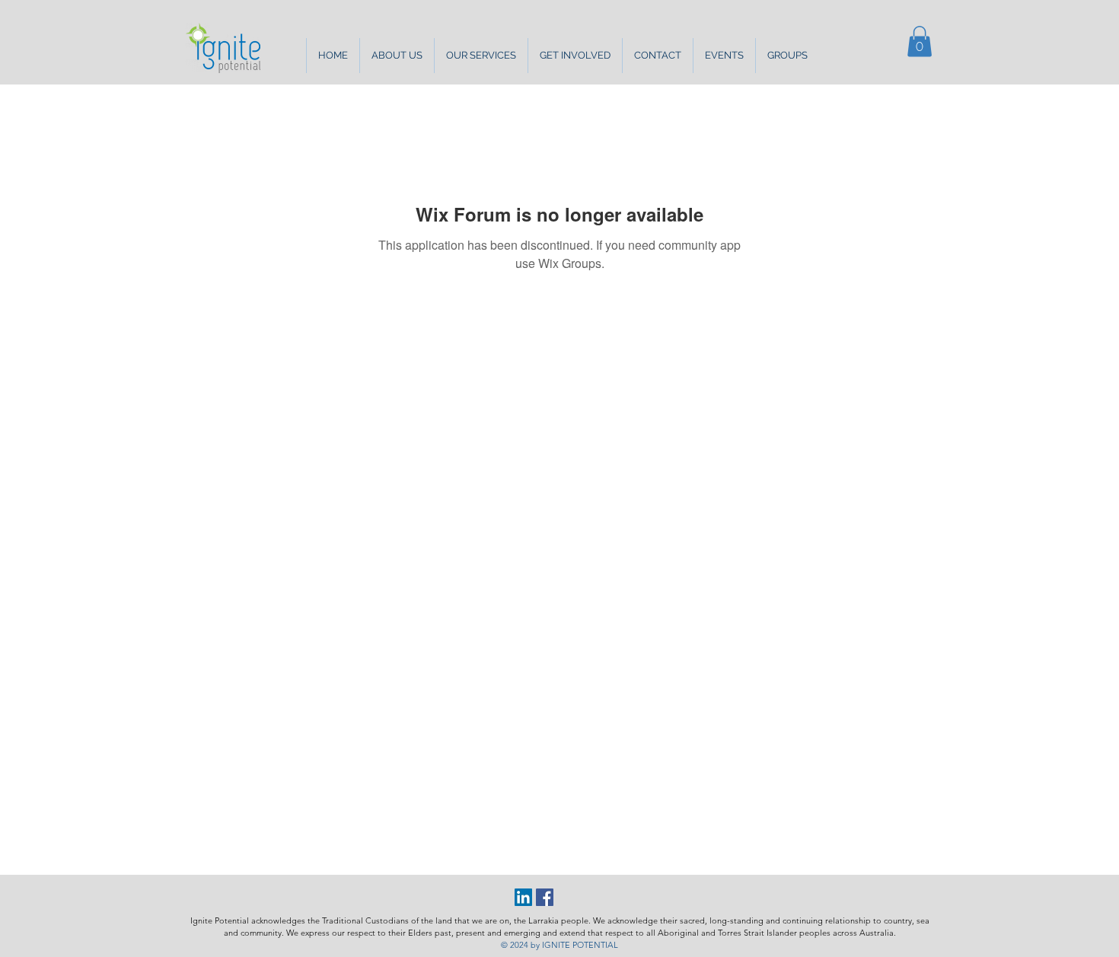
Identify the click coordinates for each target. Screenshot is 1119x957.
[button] (396, 55)
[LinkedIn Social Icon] (523, 897)
